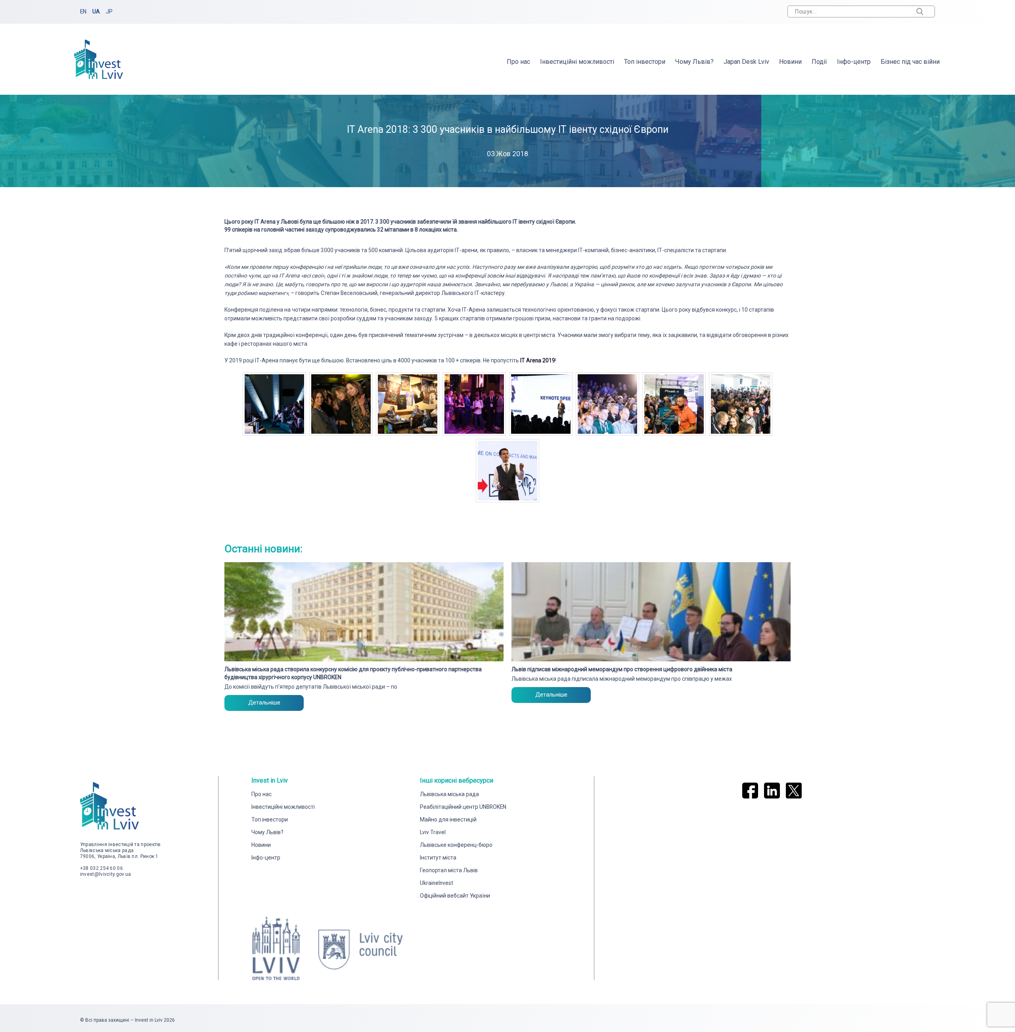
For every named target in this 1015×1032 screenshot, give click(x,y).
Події (819, 61)
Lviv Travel (433, 832)
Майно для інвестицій (448, 819)
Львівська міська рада (449, 794)
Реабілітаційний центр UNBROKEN (463, 807)
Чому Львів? (694, 61)
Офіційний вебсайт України (455, 895)
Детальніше (264, 702)
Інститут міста (438, 857)
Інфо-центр (854, 61)
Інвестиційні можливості (577, 61)
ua (96, 11)
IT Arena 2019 (537, 360)
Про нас (518, 61)
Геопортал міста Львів (449, 870)
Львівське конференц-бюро (456, 845)
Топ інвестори (644, 61)
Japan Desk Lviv (746, 61)
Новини (790, 61)
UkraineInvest (436, 883)
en (83, 11)
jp (109, 11)
